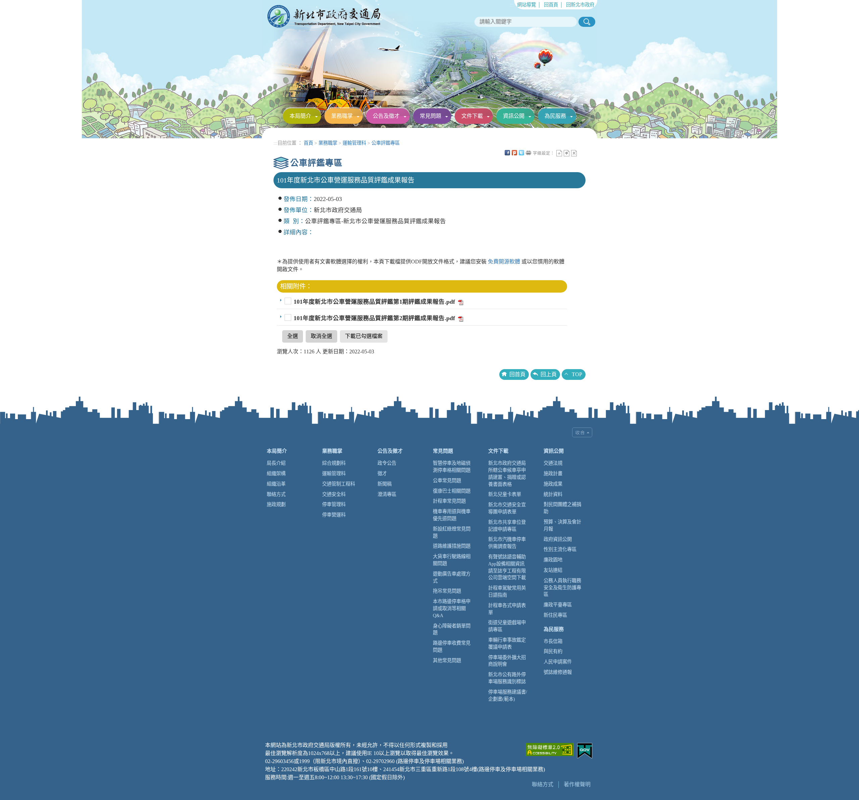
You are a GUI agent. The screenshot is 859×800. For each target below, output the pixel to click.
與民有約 (553, 651)
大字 (574, 153)
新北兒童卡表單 (504, 494)
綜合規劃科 (334, 463)
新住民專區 (555, 615)
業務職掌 (342, 116)
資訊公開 (513, 116)
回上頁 (549, 374)
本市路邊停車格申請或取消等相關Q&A (451, 608)
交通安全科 (334, 494)
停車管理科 (334, 504)
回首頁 (551, 4)
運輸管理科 (354, 143)
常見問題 (430, 116)
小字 (559, 153)
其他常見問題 (447, 660)
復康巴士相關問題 (451, 491)
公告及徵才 (386, 116)
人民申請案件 (558, 661)
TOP (577, 374)
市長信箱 (553, 641)
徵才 (382, 473)
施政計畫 (553, 473)
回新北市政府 (580, 4)
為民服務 (555, 116)
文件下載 (472, 116)
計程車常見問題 (449, 501)
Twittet (521, 152)
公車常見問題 (447, 480)
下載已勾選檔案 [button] (364, 336)
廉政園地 (553, 559)
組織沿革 (276, 484)
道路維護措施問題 (451, 546)
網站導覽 (526, 4)
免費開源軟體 (504, 261)
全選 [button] (292, 336)
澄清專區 (386, 494)
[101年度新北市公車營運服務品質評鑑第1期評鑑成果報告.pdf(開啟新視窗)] (460, 301)
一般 (566, 153)
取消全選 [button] (321, 336)
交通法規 (553, 463)
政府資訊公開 (558, 539)
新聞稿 (384, 484)
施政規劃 (276, 504)
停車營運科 (334, 514)
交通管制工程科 (338, 484)
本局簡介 (300, 116)
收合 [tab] (582, 432)
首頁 (308, 143)
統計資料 (553, 494)
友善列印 (528, 152)
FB (507, 152)
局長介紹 (276, 463)
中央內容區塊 (581, 152)
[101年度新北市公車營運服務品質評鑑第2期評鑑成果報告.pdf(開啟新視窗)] (460, 318)
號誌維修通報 (558, 672)
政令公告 (386, 463)
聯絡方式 (276, 494)
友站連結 (553, 570)
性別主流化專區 (560, 549)
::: (512, 4)
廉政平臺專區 (558, 604)
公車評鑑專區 (385, 143)
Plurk (514, 152)
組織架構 (276, 473)
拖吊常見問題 (447, 591)
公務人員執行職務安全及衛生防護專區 (562, 587)
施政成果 (553, 484)
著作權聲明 (577, 784)
